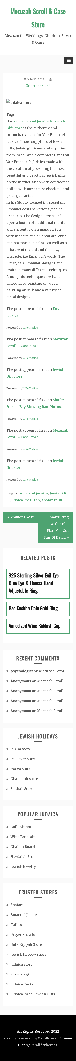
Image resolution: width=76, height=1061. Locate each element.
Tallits (16, 924)
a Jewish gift (21, 974)
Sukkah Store (22, 789)
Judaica (17, 500)
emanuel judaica (34, 493)
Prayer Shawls (23, 934)
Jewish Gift (59, 493)
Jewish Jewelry (23, 866)
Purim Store (21, 749)
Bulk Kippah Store (26, 944)
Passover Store (23, 759)
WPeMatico (30, 327)
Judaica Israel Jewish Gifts (33, 994)
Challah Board (23, 847)
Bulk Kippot (21, 827)
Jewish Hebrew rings (28, 954)
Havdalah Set (22, 857)
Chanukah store (24, 779)
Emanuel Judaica (25, 915)
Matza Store (21, 769)
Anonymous (21, 681)
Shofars (17, 905)
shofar (47, 500)
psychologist (22, 671)
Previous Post (22, 517)
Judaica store (22, 964)
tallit (58, 500)
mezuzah (32, 500)
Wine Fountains (24, 837)
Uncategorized (38, 86)
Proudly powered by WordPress (30, 1038)
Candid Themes (43, 1045)
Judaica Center (23, 984)
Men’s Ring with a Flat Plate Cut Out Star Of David (56, 527)
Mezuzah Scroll (52, 671)
